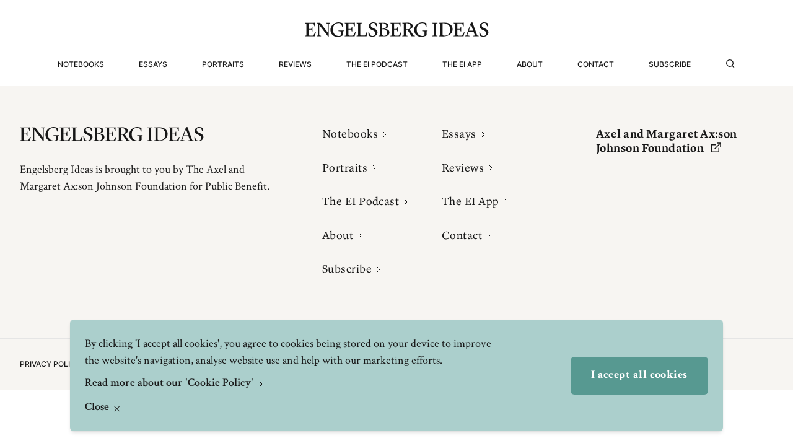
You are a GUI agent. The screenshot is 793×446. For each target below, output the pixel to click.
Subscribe (670, 64)
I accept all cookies (639, 375)
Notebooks (81, 64)
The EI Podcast (377, 64)
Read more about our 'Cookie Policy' (170, 383)
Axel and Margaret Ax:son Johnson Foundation (666, 141)
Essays (153, 64)
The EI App (462, 64)
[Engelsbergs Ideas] (397, 29)
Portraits (223, 64)
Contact (595, 64)
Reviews (295, 64)
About (530, 64)
